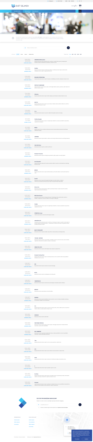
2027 (75, 54)
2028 (78, 54)
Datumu (18, 54)
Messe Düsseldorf (35, 11)
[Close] (90, 38)
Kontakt (72, 1)
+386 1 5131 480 (59, 1)
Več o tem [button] (78, 436)
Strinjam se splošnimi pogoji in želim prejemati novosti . (54, 407)
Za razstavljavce (32, 422)
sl (77, 1)
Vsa (70, 54)
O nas (69, 1)
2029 (80, 54)
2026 (72, 54)
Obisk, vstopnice (17, 422)
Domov (66, 1)
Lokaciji (25, 54)
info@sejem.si (51, 1)
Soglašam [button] (86, 438)
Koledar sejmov (17, 11)
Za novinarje (16, 424)
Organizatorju (31, 54)
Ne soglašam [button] (77, 438)
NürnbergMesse (27, 11)
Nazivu (22, 54)
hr (79, 1)
